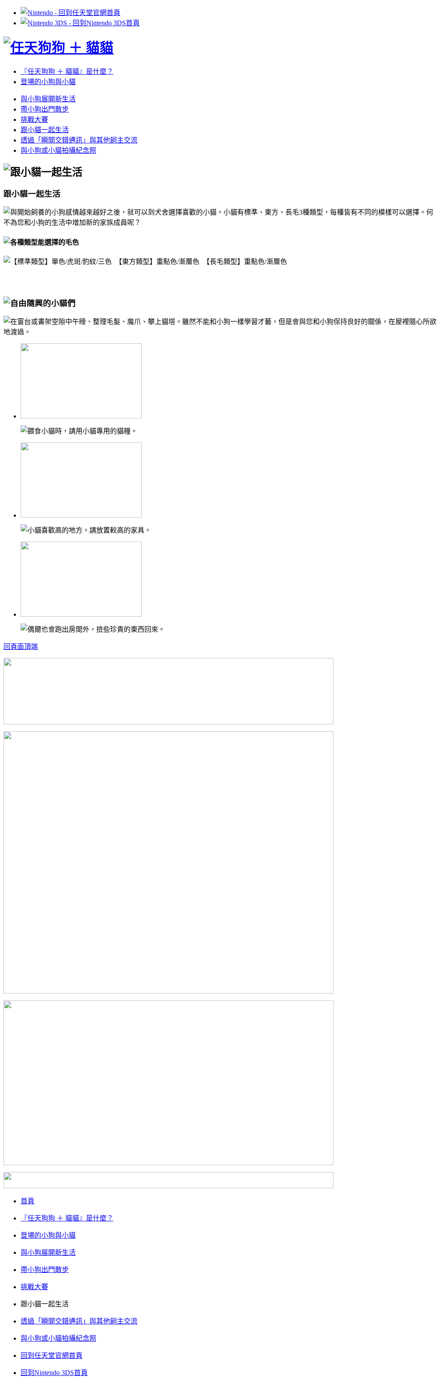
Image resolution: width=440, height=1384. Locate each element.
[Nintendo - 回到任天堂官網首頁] (70, 12)
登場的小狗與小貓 (48, 81)
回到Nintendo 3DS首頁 (54, 1372)
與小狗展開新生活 (48, 99)
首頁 (27, 1201)
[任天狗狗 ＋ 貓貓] (58, 47)
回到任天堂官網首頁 (51, 1355)
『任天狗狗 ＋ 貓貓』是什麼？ (67, 71)
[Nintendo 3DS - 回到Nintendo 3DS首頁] (80, 23)
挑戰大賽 (34, 119)
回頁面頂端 (20, 646)
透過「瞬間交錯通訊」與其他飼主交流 (79, 140)
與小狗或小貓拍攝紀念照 (58, 150)
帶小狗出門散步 (45, 109)
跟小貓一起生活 (45, 129)
